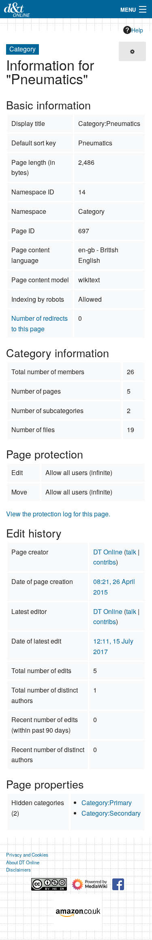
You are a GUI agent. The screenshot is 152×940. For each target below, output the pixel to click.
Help (137, 30)
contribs (104, 562)
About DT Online (22, 862)
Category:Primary (106, 802)
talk (131, 551)
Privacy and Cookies (27, 854)
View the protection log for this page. (58, 513)
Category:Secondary (111, 813)
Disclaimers (18, 869)
